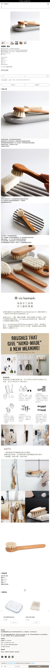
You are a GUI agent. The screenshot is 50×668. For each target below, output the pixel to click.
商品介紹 (13, 84)
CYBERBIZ (33, 663)
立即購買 (39, 666)
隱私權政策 (12, 651)
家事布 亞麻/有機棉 (30, 617)
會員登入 (3, 651)
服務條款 (7, 651)
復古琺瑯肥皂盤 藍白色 (9, 617)
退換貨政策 (17, 651)
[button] (48, 611)
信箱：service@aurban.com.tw (7, 642)
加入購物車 (17, 666)
